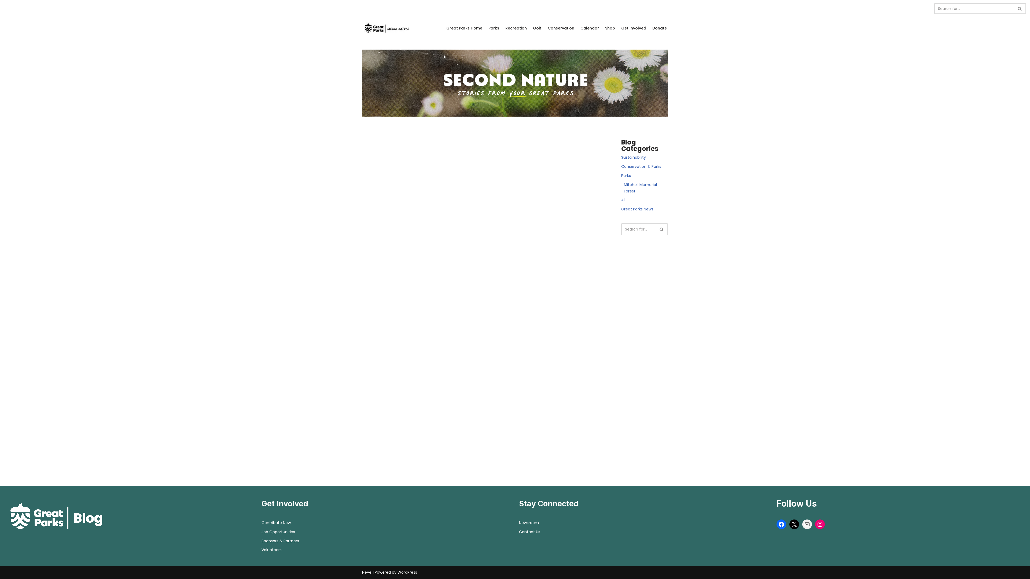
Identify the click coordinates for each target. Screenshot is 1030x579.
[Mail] (807, 524)
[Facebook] (781, 524)
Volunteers (272, 549)
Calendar (589, 28)
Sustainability (633, 157)
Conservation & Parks (641, 166)
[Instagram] (820, 524)
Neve (366, 572)
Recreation (516, 28)
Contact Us (529, 532)
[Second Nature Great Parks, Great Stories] (386, 28)
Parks (493, 28)
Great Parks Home (464, 28)
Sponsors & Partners (280, 541)
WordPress (407, 572)
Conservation (561, 28)
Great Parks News (637, 209)
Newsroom (529, 522)
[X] (794, 524)
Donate (659, 28)
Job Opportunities (278, 532)
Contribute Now (276, 522)
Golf (537, 28)
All (623, 200)
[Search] (1020, 8)
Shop (610, 28)
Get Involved (633, 28)
